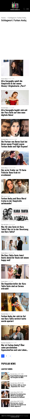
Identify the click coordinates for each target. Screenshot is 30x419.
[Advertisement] (15, 44)
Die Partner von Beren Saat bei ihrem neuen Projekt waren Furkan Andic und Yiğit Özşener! (14, 144)
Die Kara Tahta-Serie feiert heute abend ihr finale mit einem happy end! (15, 257)
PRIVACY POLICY (11, 415)
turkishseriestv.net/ (15, 416)
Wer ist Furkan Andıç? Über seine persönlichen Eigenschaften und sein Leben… (14, 347)
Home (3, 18)
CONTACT (17, 415)
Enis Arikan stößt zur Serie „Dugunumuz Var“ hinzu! (18, 385)
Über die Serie (4, 224)
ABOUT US (4, 415)
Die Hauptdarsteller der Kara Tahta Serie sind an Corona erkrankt (13, 286)
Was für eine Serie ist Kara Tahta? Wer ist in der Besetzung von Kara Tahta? (14, 229)
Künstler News (4, 108)
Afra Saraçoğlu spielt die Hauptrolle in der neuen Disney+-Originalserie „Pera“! (13, 83)
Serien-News (4, 78)
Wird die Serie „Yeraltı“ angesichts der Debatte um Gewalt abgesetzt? (18, 404)
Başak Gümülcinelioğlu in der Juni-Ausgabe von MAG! (18, 376)
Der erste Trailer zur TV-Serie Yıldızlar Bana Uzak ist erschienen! (13, 172)
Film (2, 196)
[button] (27, 9)
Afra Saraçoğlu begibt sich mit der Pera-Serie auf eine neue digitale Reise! (14, 112)
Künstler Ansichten (6, 343)
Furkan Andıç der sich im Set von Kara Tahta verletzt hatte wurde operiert (13, 318)
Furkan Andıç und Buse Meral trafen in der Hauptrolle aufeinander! (13, 201)
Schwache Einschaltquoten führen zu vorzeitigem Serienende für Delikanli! (18, 395)
